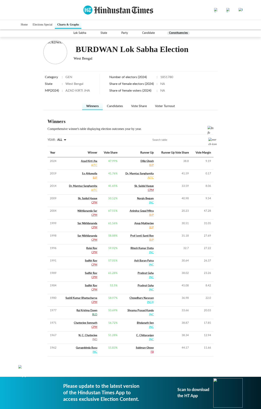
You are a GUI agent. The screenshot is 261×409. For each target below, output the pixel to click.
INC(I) (150, 302)
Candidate (148, 33)
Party (124, 33)
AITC (94, 165)
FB (152, 352)
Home (24, 24)
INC (151, 202)
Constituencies (178, 33)
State (104, 33)
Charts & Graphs (68, 24)
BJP (151, 165)
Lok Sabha (79, 33)
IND (94, 339)
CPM (151, 190)
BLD (94, 314)
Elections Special (42, 24)
